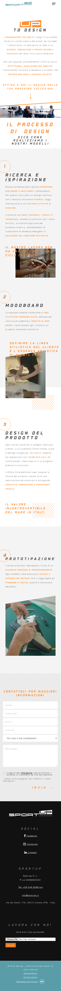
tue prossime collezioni (30, 88)
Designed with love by (27, 982)
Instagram (32, 844)
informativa (26, 773)
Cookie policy (30, 973)
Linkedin (32, 852)
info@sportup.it (30, 895)
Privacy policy (30, 977)
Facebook (31, 836)
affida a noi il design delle (30, 84)
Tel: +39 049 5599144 (30, 887)
